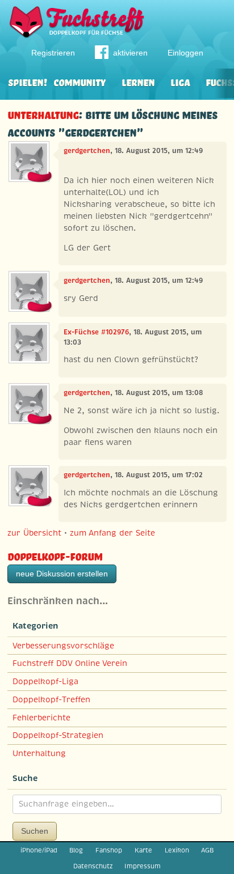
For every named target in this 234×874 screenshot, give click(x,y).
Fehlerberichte (41, 717)
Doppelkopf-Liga (45, 681)
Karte (143, 850)
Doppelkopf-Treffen (51, 699)
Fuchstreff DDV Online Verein (69, 663)
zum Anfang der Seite (112, 533)
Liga (180, 81)
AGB (207, 850)
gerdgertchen (87, 150)
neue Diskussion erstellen (62, 573)
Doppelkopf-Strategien (57, 735)
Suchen (34, 830)
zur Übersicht (34, 533)
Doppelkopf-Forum (54, 555)
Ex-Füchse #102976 (96, 332)
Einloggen (185, 52)
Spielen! (27, 81)
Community (79, 81)
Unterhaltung (42, 113)
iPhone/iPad (38, 850)
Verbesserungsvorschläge (63, 645)
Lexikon (177, 850)
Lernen (138, 81)
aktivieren (130, 52)
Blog (76, 850)
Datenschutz (92, 866)
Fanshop (108, 850)
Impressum (142, 866)
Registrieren (53, 52)
